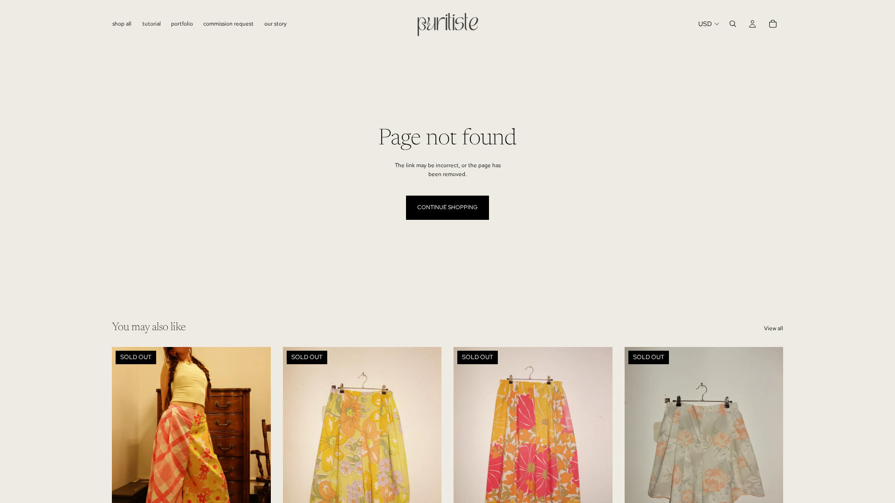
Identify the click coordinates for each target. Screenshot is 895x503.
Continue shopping (447, 207)
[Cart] (773, 24)
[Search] (733, 24)
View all (773, 328)
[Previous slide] (126, 446)
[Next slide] (257, 446)
